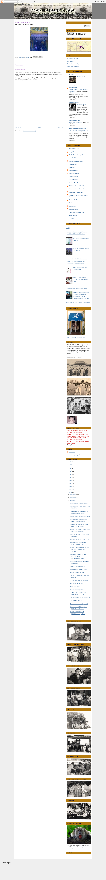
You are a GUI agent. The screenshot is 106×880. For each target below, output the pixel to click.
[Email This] (34, 57)
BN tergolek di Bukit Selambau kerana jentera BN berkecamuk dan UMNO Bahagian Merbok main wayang (76, 261)
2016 (70, 468)
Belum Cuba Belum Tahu (77, 572)
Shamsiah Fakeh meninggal (77, 566)
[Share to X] (38, 57)
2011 (70, 483)
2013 (70, 477)
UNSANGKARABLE (76, 601)
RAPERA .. (72, 74)
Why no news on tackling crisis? (79, 604)
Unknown (72, 452)
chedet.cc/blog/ (73, 215)
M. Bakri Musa (73, 158)
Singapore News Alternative (77, 189)
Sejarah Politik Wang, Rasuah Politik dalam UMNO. (78, 543)
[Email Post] (31, 57)
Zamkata (71, 203)
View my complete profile (74, 455)
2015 (70, 471)
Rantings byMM (73, 200)
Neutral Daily (73, 206)
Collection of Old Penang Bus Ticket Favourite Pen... (78, 608)
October (72, 501)
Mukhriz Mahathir (74, 120)
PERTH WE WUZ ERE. (76, 584)
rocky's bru (72, 152)
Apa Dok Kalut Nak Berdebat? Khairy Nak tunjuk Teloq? (78, 520)
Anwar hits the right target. (77, 590)
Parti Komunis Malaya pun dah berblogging (77, 303)
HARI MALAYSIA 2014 (75, 122)
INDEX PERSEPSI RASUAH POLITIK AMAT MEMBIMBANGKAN (78, 556)
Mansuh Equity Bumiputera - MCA (80, 516)
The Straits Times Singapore (74, 64)
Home (39, 127)
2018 (70, 462)
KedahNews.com (73, 176)
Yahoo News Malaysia (73, 66)
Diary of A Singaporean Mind (77, 128)
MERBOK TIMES (74, 102)
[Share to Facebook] (40, 57)
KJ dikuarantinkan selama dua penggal (76, 288)
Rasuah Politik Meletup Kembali (79, 569)
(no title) (67, 228)
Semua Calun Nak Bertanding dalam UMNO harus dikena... (80, 530)
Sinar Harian (70, 61)
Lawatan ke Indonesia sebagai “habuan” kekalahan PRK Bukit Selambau (76, 233)
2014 (70, 474)
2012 (70, 480)
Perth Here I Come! (75, 587)
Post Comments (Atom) (29, 131)
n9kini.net (72, 167)
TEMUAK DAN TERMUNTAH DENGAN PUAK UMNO (78, 594)
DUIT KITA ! (80, 76)
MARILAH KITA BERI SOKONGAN (80, 598)
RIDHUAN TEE (73, 170)
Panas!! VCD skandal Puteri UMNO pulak (79, 268)
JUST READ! (72, 164)
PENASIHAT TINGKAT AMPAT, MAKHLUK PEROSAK (79, 512)
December (73, 494)
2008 (70, 492)
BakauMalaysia (73, 209)
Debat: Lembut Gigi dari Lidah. (78, 503)
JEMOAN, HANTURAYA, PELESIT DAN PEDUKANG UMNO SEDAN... (80, 549)
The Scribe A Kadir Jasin (76, 155)
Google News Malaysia (73, 58)
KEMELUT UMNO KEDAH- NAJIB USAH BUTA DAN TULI (80, 280)
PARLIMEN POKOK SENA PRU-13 (78, 196)
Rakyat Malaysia (74, 173)
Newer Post (18, 127)
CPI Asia (71, 218)
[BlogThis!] (36, 57)
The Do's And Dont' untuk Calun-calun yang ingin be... (79, 525)
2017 (70, 465)
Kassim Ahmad (73, 183)
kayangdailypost (73, 180)
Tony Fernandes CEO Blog (76, 212)
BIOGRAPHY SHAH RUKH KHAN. (80, 539)
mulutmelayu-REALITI (76, 192)
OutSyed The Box (74, 149)
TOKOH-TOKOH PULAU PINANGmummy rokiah (77, 613)
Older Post (60, 127)
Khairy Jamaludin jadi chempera (79, 580)
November (73, 498)
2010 (70, 486)
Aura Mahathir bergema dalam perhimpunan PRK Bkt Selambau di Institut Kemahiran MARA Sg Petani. (81, 295)
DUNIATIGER (73, 88)
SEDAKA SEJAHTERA (76, 161)
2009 (70, 489)
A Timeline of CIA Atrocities (81, 105)
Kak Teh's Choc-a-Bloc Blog (77, 186)
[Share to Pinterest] (42, 57)
